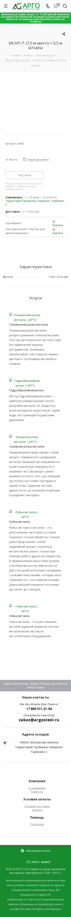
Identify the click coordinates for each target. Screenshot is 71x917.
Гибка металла (19, 616)
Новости (37, 791)
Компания (37, 781)
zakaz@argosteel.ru (39, 719)
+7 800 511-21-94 (39, 709)
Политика (37, 824)
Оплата (37, 810)
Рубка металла (19, 522)
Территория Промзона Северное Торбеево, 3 (35, 202)
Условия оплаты (37, 799)
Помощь (37, 817)
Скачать (57, 225)
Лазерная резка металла (26, 446)
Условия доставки (37, 806)
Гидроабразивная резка (26, 390)
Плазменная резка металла (28, 324)
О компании (37, 788)
